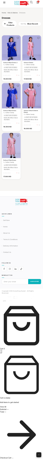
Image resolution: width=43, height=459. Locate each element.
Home (4, 13)
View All (3, 407)
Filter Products (10, 24)
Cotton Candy (9, 64)
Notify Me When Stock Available (11, 70)
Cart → (10, 458)
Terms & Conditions (10, 239)
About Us (6, 233)
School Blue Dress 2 (10, 62)
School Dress (28, 62)
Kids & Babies (13, 13)
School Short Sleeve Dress (31, 111)
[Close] (1, 351)
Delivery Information (10, 246)
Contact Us (7, 252)
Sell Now (6, 220)
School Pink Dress (9, 160)
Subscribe (34, 281)
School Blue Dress (9, 110)
